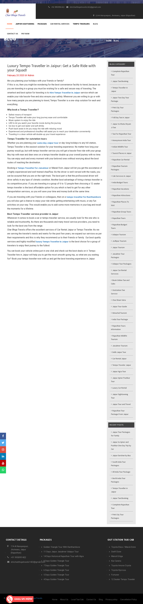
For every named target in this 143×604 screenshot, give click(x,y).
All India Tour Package (121, 472)
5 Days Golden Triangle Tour (56, 574)
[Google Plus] (3, 449)
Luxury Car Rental (119, 388)
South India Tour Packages (118, 464)
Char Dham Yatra (119, 300)
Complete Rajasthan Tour (120, 73)
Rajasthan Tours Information (118, 328)
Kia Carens (116, 561)
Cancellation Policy (128, 599)
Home (9, 24)
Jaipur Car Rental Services (119, 272)
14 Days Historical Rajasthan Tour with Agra (64, 556)
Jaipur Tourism (118, 247)
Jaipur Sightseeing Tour (119, 396)
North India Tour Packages (118, 480)
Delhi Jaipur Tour (119, 352)
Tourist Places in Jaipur (122, 153)
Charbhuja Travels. (35, 598)
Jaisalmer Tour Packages (118, 256)
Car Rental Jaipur (119, 358)
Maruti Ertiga (117, 556)
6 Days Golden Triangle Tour (56, 570)
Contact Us (12, 33)
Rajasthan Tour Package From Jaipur (119, 412)
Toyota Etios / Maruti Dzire (123, 547)
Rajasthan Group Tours (121, 211)
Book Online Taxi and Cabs (120, 282)
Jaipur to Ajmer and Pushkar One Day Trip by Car (121, 445)
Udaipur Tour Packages (121, 264)
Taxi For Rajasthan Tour (121, 134)
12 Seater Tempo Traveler (123, 579)
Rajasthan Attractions (121, 195)
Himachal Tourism (119, 313)
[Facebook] (3, 436)
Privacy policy (111, 599)
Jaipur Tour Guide (119, 306)
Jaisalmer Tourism (119, 345)
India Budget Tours (120, 182)
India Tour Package (120, 319)
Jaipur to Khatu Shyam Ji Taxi (121, 126)
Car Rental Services (59, 24)
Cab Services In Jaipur (121, 176)
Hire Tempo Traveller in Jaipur (65, 92)
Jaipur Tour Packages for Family (120, 434)
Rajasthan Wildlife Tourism (119, 337)
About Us (64, 599)
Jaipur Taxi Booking (120, 81)
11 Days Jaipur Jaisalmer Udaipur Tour (61, 551)
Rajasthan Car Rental (120, 159)
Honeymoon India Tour (121, 140)
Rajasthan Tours (119, 218)
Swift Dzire (116, 551)
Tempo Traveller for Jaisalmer (32, 167)
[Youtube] (3, 463)
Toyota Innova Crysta (121, 565)
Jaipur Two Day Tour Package (120, 99)
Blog (95, 24)
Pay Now (25, 33)
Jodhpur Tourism (119, 241)
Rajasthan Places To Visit (120, 203)
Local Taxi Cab (77, 599)
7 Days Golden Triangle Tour (56, 565)
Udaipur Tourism (119, 234)
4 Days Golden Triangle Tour (56, 579)
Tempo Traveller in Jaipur (119, 89)
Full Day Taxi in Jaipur (121, 117)
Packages (42, 24)
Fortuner (115, 574)
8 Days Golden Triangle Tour (56, 561)
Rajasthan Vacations (120, 189)
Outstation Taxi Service (118, 292)
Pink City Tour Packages (117, 109)
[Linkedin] (3, 456)
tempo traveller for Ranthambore (83, 196)
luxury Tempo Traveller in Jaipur (52, 241)
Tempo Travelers (81, 24)
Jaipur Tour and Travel (121, 404)
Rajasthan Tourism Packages (119, 168)
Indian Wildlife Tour (120, 146)
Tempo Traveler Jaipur (128, 40)
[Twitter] (3, 442)
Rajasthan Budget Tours (119, 226)
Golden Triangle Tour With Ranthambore (62, 547)
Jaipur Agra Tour (119, 371)
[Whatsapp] (3, 470)
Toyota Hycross (118, 570)
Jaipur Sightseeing (25, 24)
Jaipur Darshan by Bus (121, 455)
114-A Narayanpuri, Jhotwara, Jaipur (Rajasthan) (115, 15)
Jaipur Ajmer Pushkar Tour (120, 380)
